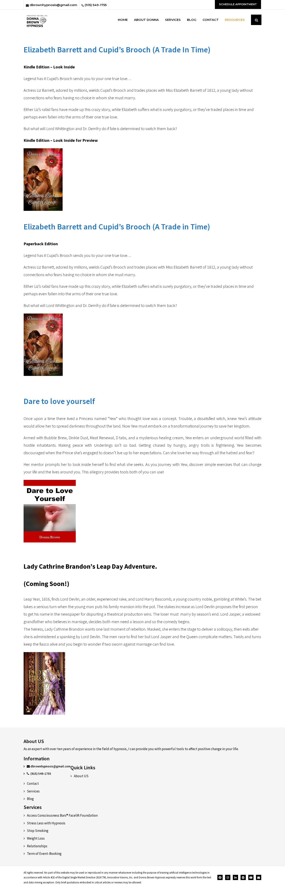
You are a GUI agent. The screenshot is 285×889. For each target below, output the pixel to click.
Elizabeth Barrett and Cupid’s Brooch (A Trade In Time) (117, 49)
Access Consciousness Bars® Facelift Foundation (62, 815)
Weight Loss (36, 838)
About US (81, 776)
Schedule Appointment (238, 4)
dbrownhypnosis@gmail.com (53, 5)
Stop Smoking (37, 830)
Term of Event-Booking (44, 853)
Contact (33, 783)
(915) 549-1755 (95, 5)
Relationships (37, 846)
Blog (30, 798)
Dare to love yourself (59, 401)
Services (33, 791)
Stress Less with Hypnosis (46, 823)
